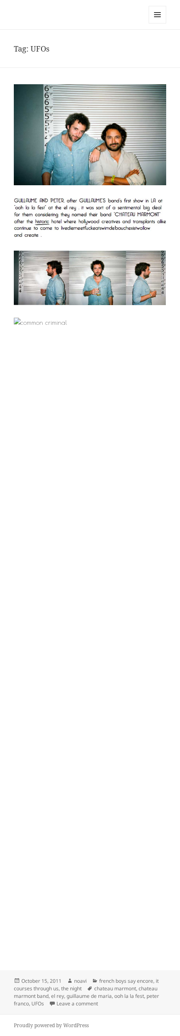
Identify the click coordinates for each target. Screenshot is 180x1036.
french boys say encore (126, 980)
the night (71, 988)
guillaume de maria (89, 996)
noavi (80, 980)
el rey (57, 996)
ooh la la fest (129, 996)
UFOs (37, 1003)
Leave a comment (77, 1003)
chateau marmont (115, 988)
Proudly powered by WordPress (51, 1025)
